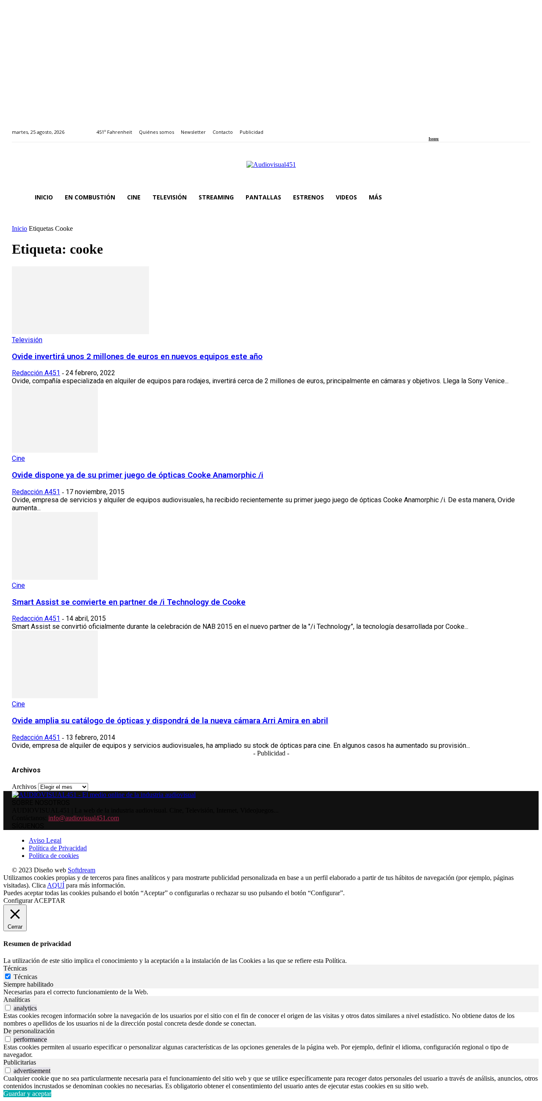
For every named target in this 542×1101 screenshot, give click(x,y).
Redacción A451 (36, 373)
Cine (18, 458)
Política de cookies (54, 855)
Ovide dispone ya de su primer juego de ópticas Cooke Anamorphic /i (137, 475)
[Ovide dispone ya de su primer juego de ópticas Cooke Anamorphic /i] (55, 450)
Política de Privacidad (58, 848)
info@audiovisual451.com (83, 818)
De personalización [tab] (29, 1031)
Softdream (81, 870)
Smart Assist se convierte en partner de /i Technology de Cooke (129, 602)
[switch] (8, 1007)
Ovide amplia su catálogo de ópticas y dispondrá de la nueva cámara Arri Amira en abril (170, 720)
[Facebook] (431, 127)
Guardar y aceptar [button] (27, 1093)
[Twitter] (460, 127)
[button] (520, 197)
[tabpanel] (271, 992)
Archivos (24, 786)
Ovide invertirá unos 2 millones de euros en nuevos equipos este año (137, 356)
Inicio (19, 228)
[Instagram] (441, 127)
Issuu (434, 138)
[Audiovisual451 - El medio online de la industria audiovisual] (271, 169)
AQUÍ (55, 885)
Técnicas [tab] (15, 968)
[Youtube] (470, 127)
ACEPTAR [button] (49, 900)
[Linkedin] (451, 127)
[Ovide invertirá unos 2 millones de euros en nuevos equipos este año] (80, 331)
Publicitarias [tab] (19, 1062)
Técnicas (25, 976)
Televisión (27, 340)
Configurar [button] (18, 900)
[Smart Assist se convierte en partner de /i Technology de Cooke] (55, 577)
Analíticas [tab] (16, 999)
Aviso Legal (45, 840)
